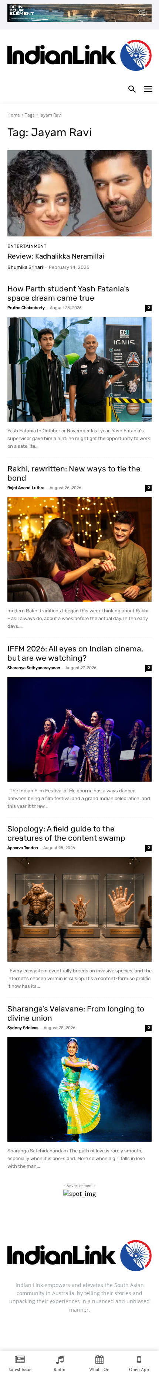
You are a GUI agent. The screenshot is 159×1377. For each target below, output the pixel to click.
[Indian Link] (79, 57)
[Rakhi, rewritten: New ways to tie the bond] (79, 549)
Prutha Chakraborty (26, 307)
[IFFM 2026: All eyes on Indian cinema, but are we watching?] (79, 729)
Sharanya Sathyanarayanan (33, 667)
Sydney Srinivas (22, 1027)
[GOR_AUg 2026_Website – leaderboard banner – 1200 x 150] (79, 13)
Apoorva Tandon (22, 847)
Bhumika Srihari (25, 267)
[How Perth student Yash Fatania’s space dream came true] (79, 369)
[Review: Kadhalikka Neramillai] (79, 193)
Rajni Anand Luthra (25, 487)
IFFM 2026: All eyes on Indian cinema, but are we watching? (75, 653)
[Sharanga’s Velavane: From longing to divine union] (79, 1089)
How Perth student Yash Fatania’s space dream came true (68, 293)
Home (13, 115)
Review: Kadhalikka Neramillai (55, 256)
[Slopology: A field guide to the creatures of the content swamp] (79, 909)
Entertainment (27, 246)
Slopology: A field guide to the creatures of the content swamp (66, 833)
